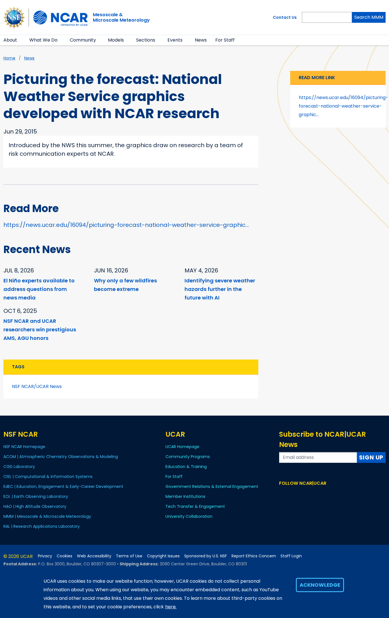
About (10, 40)
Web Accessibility (94, 556)
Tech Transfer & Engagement (195, 506)
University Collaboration (188, 516)
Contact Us (285, 17)
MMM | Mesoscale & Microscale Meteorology (47, 516)
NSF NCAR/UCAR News (37, 386)
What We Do (43, 40)
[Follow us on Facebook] (282, 494)
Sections (145, 40)
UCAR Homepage (182, 446)
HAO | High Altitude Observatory (34, 506)
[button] (20, 40)
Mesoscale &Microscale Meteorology (121, 17)
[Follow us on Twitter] (290, 494)
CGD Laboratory (19, 466)
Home (9, 58)
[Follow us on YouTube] (307, 494)
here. (171, 606)
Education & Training (186, 466)
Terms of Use (129, 556)
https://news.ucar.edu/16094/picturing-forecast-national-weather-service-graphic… (126, 225)
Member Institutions (185, 496)
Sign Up (371, 457)
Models (116, 40)
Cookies (64, 556)
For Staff (225, 40)
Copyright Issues (163, 556)
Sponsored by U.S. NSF (205, 556)
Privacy (45, 556)
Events (175, 40)
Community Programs (187, 456)
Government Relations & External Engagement (211, 486)
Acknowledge (320, 584)
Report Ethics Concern (254, 556)
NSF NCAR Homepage (24, 446)
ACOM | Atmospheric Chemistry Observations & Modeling (60, 456)
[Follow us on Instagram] (299, 494)
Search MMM (368, 17)
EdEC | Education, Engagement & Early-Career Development (63, 486)
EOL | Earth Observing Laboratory (35, 496)
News (201, 40)
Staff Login (291, 556)
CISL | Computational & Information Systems (48, 476)
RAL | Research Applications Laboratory (41, 526)
